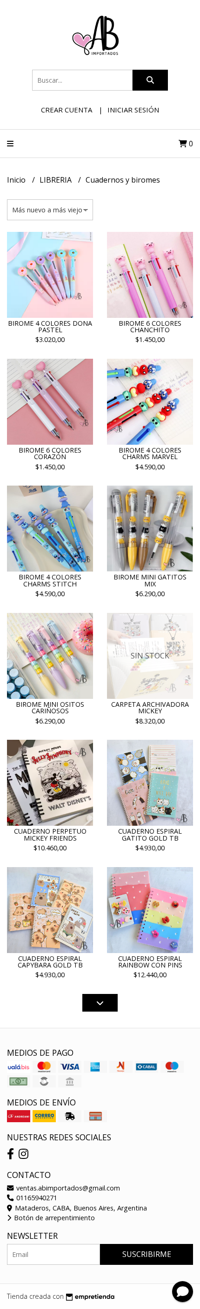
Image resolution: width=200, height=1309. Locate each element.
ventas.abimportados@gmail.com (67, 1188)
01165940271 (35, 1197)
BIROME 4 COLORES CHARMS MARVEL (150, 453)
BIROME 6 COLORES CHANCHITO (150, 326)
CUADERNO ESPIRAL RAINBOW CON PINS (150, 961)
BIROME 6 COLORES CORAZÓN (50, 453)
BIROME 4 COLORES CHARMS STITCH (50, 580)
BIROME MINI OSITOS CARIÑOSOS (50, 707)
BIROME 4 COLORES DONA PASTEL (50, 326)
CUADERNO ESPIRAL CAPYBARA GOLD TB (50, 961)
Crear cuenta (66, 109)
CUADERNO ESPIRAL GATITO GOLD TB (150, 834)
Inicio (17, 180)
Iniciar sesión (133, 109)
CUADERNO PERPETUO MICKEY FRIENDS (50, 834)
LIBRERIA (56, 180)
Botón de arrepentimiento (53, 1217)
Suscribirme (146, 1254)
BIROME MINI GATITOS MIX (150, 580)
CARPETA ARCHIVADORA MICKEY (150, 707)
